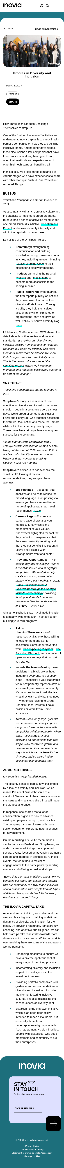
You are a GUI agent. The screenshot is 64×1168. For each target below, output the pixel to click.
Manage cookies (32, 1156)
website (21, 277)
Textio (37, 510)
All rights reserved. (39, 1140)
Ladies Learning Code (30, 263)
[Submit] (53, 1123)
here (19, 325)
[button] (57, 5)
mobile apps (40, 277)
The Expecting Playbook (38, 649)
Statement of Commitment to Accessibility (32, 1153)
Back (10, 29)
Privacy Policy (32, 1146)
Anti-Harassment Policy (32, 1149)
